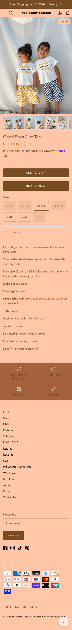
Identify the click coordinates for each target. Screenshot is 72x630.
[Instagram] (12, 548)
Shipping (8, 436)
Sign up (13, 535)
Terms (6, 485)
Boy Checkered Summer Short (44, 299)
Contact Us (9, 497)
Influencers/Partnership (17, 467)
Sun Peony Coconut (21, 616)
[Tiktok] (20, 548)
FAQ (6, 424)
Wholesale (9, 473)
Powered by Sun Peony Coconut (49, 616)
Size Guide (10, 479)
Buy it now (36, 186)
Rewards (8, 454)
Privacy (7, 491)
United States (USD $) (19, 607)
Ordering (9, 430)
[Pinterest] (27, 548)
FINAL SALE (10, 442)
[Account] (59, 13)
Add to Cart (36, 173)
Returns (7, 448)
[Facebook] (5, 548)
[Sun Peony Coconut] (36, 13)
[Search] (12, 13)
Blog (5, 461)
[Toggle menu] (4, 13)
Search (7, 418)
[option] (36, 65)
